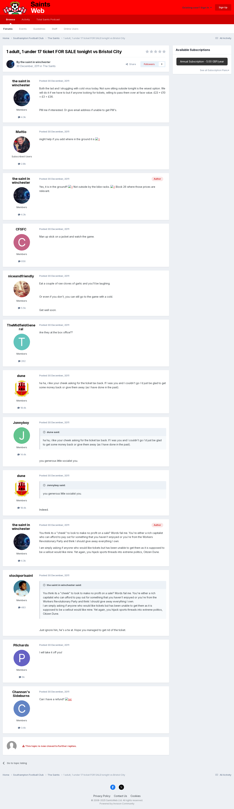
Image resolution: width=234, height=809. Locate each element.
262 (23, 361)
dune (21, 376)
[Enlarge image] (97, 139)
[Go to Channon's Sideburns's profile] (22, 708)
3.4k (23, 727)
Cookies (136, 795)
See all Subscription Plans (214, 70)
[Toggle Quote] (44, 432)
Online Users (71, 28)
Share (132, 64)
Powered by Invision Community (117, 803)
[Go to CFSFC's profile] (22, 242)
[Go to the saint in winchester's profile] (10, 64)
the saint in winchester (35, 62)
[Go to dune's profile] (22, 389)
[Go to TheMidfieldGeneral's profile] (22, 342)
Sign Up (223, 7)
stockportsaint (21, 575)
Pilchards (21, 645)
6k (23, 676)
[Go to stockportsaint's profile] (22, 588)
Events (23, 28)
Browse (10, 19)
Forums (8, 28)
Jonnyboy (21, 423)
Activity (26, 19)
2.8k (23, 163)
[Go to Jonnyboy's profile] (22, 435)
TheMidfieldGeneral (21, 327)
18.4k (23, 407)
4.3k (23, 117)
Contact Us (120, 795)
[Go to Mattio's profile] (22, 144)
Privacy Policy (101, 795)
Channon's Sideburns (21, 694)
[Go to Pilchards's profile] (22, 658)
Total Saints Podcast (48, 19)
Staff (54, 28)
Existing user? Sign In (196, 7)
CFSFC (21, 229)
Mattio (21, 132)
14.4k (23, 454)
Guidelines (39, 28)
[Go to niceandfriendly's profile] (22, 289)
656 (23, 261)
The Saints (49, 66)
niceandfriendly (21, 276)
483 (23, 607)
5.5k (23, 307)
